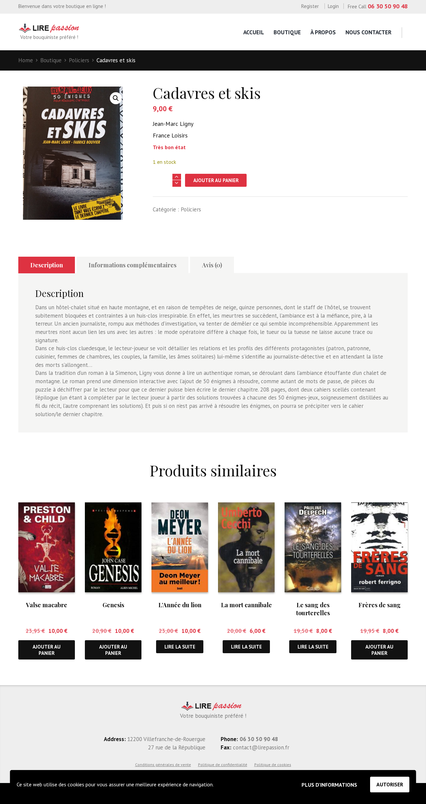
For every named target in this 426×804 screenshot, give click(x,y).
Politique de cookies (272, 764)
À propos (323, 32)
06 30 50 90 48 (388, 6)
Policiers (79, 60)
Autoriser (389, 784)
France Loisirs (170, 135)
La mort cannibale (246, 605)
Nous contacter (368, 32)
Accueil (253, 32)
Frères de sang (379, 605)
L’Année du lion (179, 605)
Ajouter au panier (216, 180)
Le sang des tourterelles (313, 609)
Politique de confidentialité (222, 764)
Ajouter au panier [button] (47, 650)
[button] (116, 98)
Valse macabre (46, 605)
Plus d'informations (329, 784)
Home (25, 60)
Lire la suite (179, 647)
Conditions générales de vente (163, 764)
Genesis (113, 605)
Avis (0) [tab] (212, 265)
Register (310, 6)
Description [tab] (46, 265)
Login (333, 6)
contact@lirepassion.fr (260, 747)
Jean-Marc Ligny (173, 124)
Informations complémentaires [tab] (132, 265)
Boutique (287, 32)
